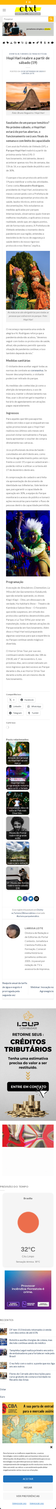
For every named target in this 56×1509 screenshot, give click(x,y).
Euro (2, 1396)
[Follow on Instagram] (29, 2)
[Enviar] (51, 19)
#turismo (20, 916)
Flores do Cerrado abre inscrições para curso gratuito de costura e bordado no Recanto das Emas (30, 1376)
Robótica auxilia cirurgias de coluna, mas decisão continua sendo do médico (30, 1341)
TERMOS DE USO (19, 1503)
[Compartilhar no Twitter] (30, 898)
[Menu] (4, 10)
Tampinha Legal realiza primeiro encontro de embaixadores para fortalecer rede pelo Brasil (32, 1353)
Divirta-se (14, 54)
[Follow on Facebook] (26, 2)
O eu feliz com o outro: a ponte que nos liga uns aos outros (32, 1365)
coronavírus (37, 370)
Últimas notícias (38, 54)
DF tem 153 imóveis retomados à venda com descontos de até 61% (30, 1331)
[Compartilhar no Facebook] (25, 898)
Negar (28, 1487)
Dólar (3, 1389)
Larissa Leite (28, 73)
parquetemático (32, 916)
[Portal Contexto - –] (28, 10)
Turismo (24, 54)
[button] (51, 1447)
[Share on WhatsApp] (19, 898)
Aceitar (28, 1478)
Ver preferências (28, 1496)
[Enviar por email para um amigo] (36, 898)
